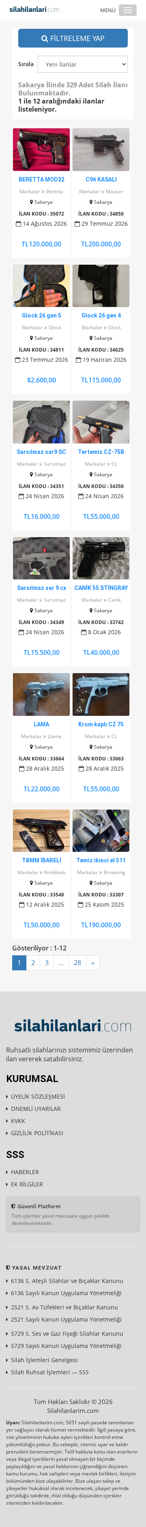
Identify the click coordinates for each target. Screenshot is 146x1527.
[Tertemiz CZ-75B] (101, 422)
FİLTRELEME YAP (76, 38)
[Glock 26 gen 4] (101, 286)
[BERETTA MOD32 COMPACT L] (41, 149)
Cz (114, 463)
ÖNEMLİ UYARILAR (36, 1108)
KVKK (18, 1121)
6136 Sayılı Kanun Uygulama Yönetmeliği (66, 1293)
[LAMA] (41, 694)
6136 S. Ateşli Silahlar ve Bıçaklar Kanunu (67, 1281)
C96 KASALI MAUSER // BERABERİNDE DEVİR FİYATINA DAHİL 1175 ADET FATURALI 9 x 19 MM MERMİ (101, 180)
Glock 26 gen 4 (101, 315)
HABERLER (25, 1172)
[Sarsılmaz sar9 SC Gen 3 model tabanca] (41, 422)
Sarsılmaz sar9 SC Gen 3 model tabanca (41, 452)
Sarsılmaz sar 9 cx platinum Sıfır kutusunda (41, 588)
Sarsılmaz (55, 463)
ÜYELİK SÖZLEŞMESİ (38, 1096)
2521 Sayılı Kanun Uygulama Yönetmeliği (66, 1319)
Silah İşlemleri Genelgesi (44, 1360)
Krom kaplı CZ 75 (101, 724)
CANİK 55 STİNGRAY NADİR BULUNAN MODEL (101, 588)
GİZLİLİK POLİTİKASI (37, 1133)
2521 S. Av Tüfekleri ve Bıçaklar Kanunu (64, 1307)
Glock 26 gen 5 (41, 315)
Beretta (54, 191)
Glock (55, 327)
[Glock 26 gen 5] (41, 286)
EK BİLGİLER (27, 1184)
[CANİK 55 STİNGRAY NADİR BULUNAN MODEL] (101, 558)
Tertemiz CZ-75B (101, 452)
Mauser (114, 191)
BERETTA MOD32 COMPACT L (41, 180)
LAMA (41, 724)
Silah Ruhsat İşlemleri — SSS (50, 1372)
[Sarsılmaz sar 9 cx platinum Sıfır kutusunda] (41, 558)
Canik (114, 599)
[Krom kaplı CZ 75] (101, 694)
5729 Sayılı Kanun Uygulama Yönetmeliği (66, 1346)
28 (77, 962)
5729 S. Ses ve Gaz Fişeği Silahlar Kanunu (67, 1333)
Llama (55, 736)
